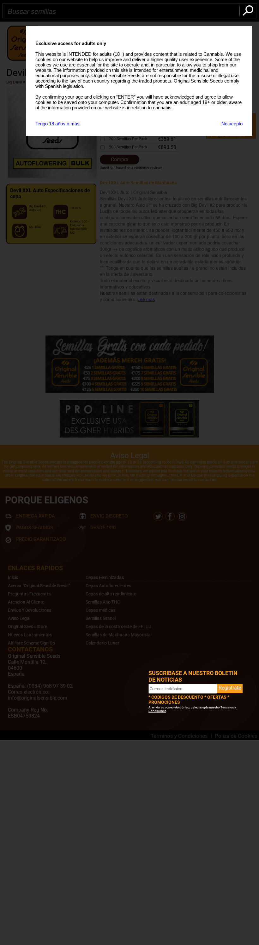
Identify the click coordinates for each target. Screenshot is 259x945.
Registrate (230, 688)
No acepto (232, 123)
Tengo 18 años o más (57, 123)
